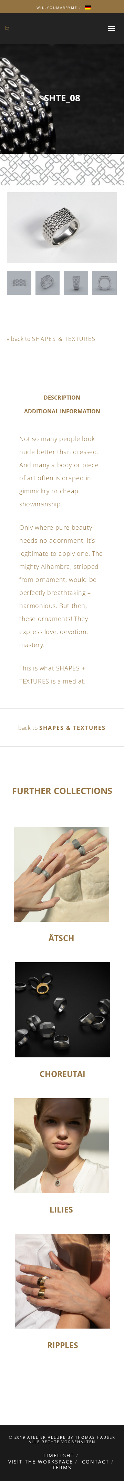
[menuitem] (88, 7)
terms (62, 1467)
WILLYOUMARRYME (57, 7)
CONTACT (95, 1461)
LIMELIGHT (58, 1455)
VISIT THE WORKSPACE (40, 1461)
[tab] (62, 397)
